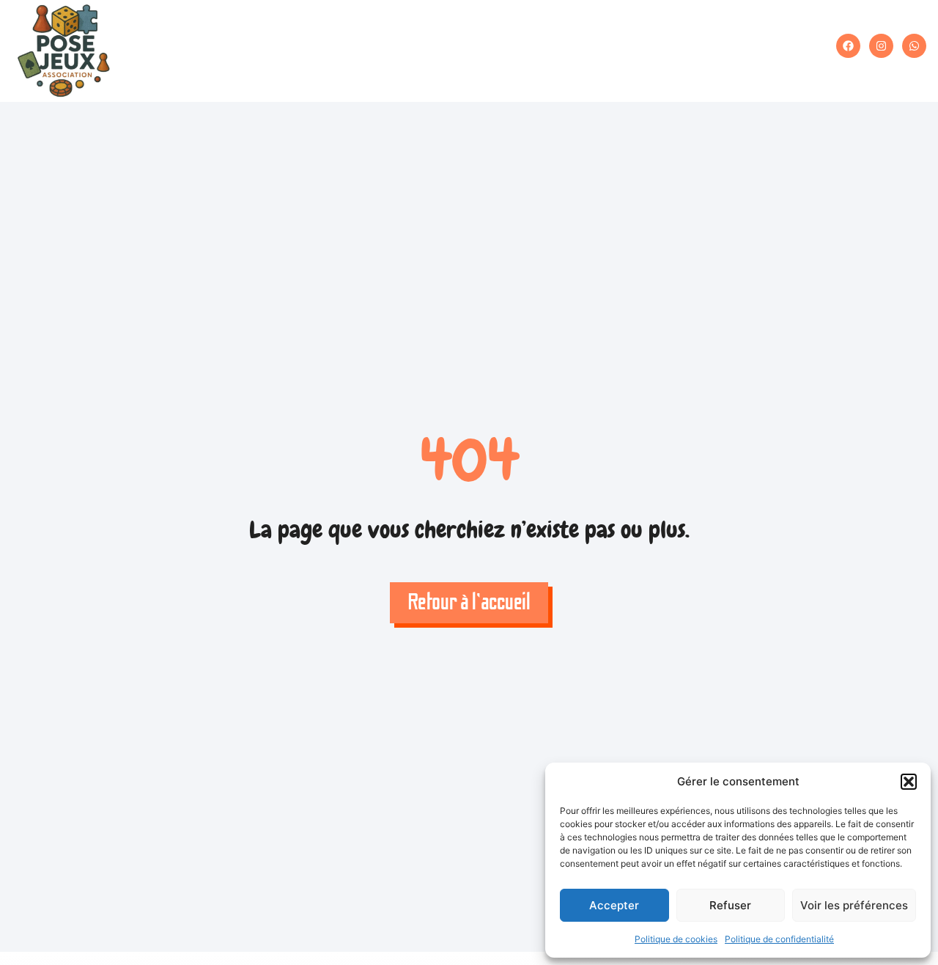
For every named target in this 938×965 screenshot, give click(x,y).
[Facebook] (848, 46)
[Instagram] (881, 46)
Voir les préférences (854, 905)
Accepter (614, 905)
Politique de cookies (676, 938)
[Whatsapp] (914, 46)
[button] (908, 781)
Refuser (730, 905)
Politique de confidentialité (779, 938)
